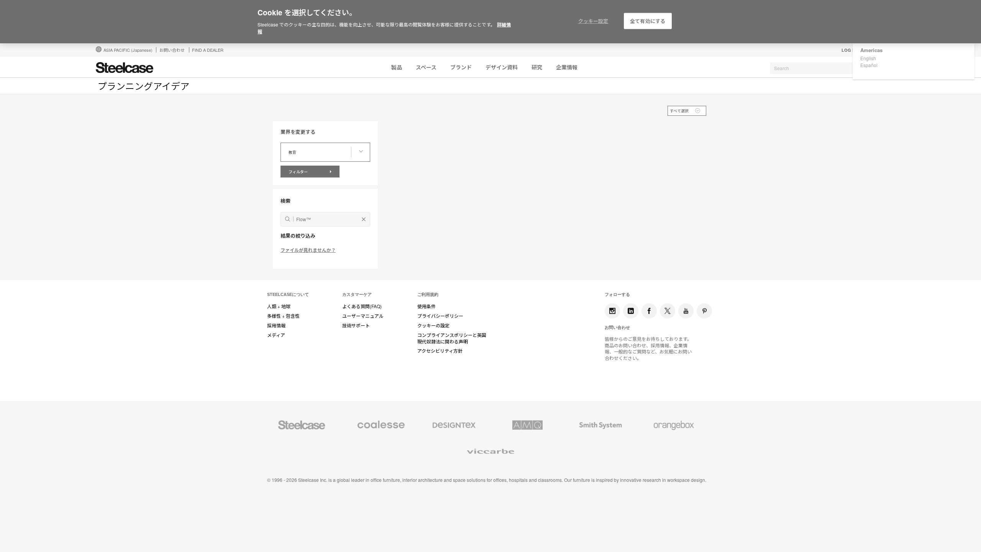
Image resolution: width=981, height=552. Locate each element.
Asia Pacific (128, 50)
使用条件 (426, 306)
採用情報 (276, 325)
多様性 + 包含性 (283, 316)
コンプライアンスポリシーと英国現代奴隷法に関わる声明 (451, 338)
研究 (537, 67)
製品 (396, 67)
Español (869, 65)
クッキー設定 (593, 21)
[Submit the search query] (287, 219)
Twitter (667, 311)
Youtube (686, 311)
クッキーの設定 (433, 325)
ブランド (461, 67)
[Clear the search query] (364, 219)
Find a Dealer (207, 50)
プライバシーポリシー (440, 316)
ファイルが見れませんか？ (308, 249)
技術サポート (356, 325)
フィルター (299, 171)
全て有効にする (647, 21)
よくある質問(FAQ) (362, 306)
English (868, 58)
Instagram (612, 311)
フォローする (617, 294)
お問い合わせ (172, 50)
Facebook (649, 311)
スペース (426, 67)
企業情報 (566, 67)
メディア (276, 335)
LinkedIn (630, 311)
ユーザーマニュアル (363, 316)
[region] (490, 22)
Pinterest (704, 311)
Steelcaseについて (288, 294)
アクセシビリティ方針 (440, 351)
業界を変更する (298, 132)
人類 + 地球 (278, 306)
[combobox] (827, 68)
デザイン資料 (502, 67)
